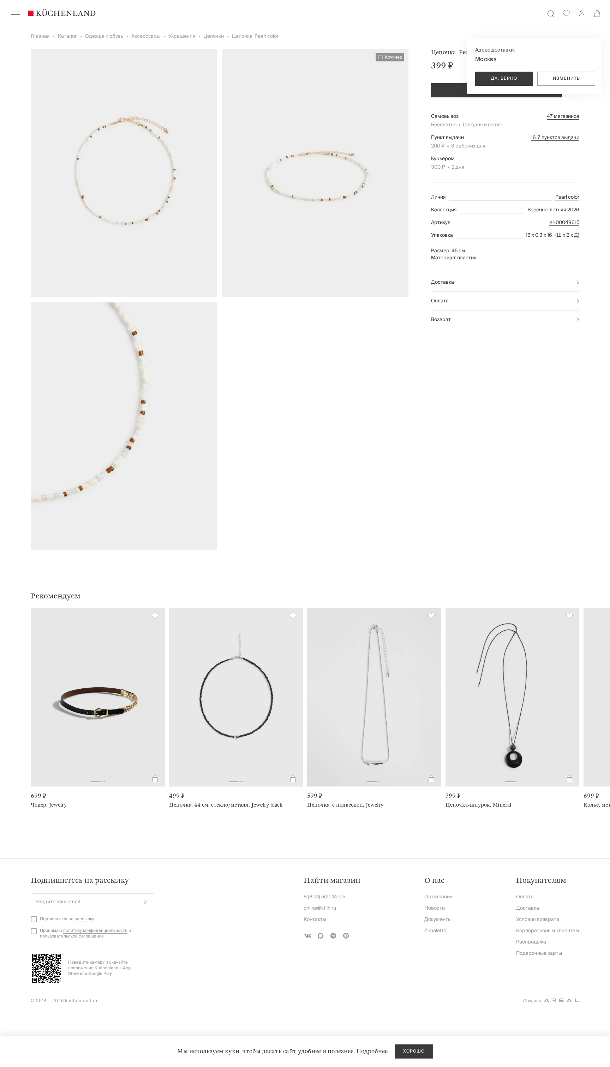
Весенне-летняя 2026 (553, 209)
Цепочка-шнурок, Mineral (478, 805)
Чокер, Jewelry (49, 805)
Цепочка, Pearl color (255, 36)
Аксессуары (145, 36)
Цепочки (213, 36)
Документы (437, 919)
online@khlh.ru (320, 908)
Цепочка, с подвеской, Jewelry (345, 805)
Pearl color (567, 197)
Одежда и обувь (104, 36)
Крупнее (393, 57)
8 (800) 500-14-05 (324, 896)
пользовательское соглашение (72, 936)
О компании (438, 896)
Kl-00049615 (564, 222)
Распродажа (531, 942)
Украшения (181, 36)
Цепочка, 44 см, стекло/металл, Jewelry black (225, 805)
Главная (40, 36)
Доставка (442, 282)
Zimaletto (435, 930)
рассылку (84, 919)
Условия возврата (537, 919)
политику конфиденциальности (95, 930)
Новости (434, 908)
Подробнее (372, 1051)
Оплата (440, 301)
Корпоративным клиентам (547, 930)
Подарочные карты (539, 953)
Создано (532, 1001)
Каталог (67, 36)
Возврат (441, 319)
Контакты (315, 919)
